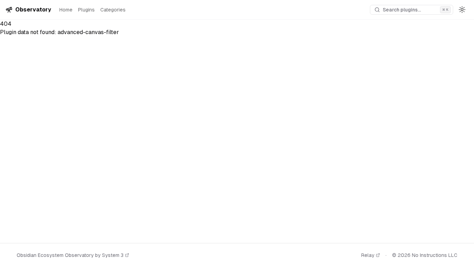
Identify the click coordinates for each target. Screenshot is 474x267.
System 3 (113, 255)
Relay (367, 255)
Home (66, 10)
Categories (113, 10)
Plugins (86, 10)
